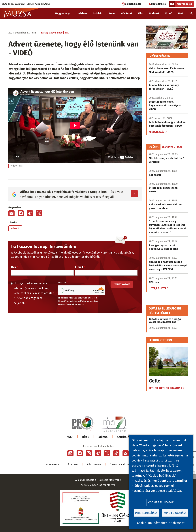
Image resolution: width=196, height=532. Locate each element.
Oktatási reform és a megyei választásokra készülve (165, 320)
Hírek (85, 437)
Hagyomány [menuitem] (62, 13)
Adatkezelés (94, 464)
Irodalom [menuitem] (81, 13)
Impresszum (52, 464)
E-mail (79, 267)
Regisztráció (158, 3)
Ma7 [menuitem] (180, 13)
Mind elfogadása (175, 513)
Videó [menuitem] (168, 13)
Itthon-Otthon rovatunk (165, 388)
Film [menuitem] (140, 13)
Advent (15, 228)
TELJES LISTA (158, 288)
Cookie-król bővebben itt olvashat (161, 523)
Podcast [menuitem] (154, 13)
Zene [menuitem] (112, 13)
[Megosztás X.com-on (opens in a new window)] (39, 213)
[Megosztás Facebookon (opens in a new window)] (21, 213)
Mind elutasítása (146, 513)
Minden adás (156, 131)
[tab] (153, 147)
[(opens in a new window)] (70, 453)
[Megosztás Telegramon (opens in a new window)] (30, 213)
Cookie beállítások (119, 464)
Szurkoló (123, 437)
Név (13, 267)
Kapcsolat (73, 464)
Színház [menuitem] (98, 13)
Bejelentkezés (133, 3)
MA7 (70, 437)
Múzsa (103, 437)
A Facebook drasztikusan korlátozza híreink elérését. (45, 252)
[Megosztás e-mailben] (11, 213)
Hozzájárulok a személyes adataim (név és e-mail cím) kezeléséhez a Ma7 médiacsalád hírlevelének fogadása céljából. (34, 293)
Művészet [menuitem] (126, 13)
